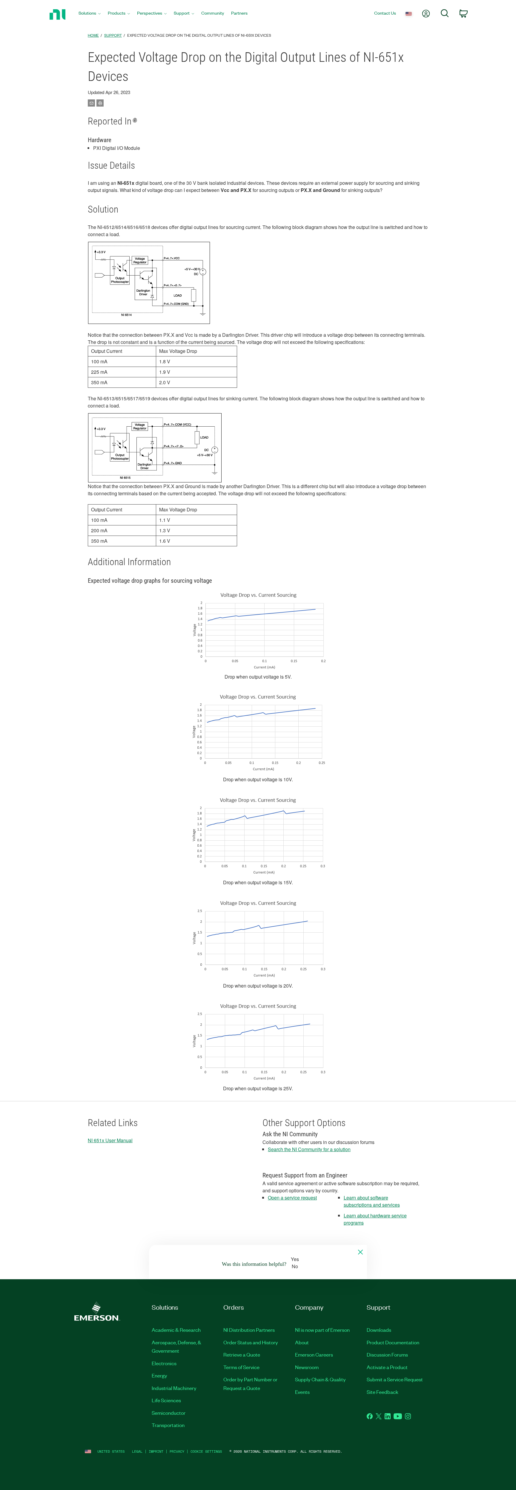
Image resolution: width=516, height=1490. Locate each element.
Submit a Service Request (395, 1379)
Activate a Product (387, 1367)
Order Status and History (250, 1342)
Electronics (164, 1363)
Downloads (379, 1329)
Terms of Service (241, 1367)
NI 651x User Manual (110, 1140)
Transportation (168, 1425)
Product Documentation (393, 1342)
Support (113, 35)
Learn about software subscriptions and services (372, 1201)
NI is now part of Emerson (322, 1329)
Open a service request (292, 1197)
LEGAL (137, 1451)
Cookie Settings (206, 1451)
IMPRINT (156, 1451)
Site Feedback (382, 1391)
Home (93, 35)
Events (302, 1391)
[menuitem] (89, 14)
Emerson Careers (314, 1354)
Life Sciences (166, 1400)
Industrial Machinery (174, 1388)
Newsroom (307, 1367)
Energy (159, 1375)
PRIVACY (177, 1451)
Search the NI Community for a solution (309, 1149)
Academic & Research (176, 1329)
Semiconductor (168, 1412)
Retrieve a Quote (241, 1354)
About (302, 1342)
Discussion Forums (387, 1354)
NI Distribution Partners (249, 1329)
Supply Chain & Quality (320, 1379)
